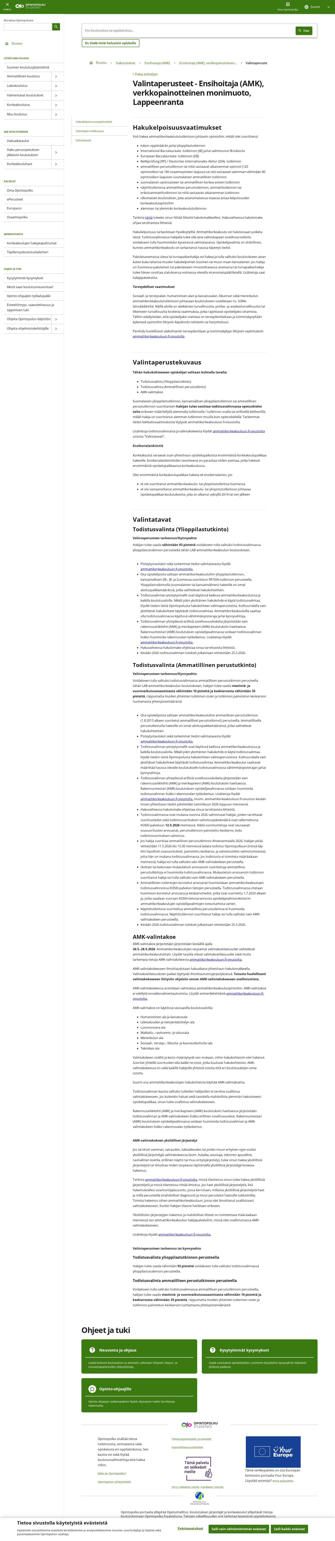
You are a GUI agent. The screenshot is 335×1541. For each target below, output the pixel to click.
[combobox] (188, 31)
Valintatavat (83, 140)
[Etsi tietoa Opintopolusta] (56, 26)
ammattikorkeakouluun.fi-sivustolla (158, 336)
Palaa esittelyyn (146, 74)
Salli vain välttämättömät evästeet (239, 1529)
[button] (317, 7)
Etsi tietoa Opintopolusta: (18, 20)
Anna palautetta (282, 1481)
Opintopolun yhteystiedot (114, 1482)
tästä (149, 217)
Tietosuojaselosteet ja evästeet (191, 1439)
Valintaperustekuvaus (90, 131)
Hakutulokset (125, 63)
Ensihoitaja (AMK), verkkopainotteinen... (208, 63)
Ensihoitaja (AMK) (157, 63)
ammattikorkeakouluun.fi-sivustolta (239, 431)
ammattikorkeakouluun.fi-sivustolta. (167, 569)
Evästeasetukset (190, 1528)
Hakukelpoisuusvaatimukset (94, 122)
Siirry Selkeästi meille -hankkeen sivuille (198, 1487)
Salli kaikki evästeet (289, 1529)
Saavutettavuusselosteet (187, 1447)
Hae (306, 31)
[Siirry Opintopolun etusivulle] (30, 7)
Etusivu (17, 43)
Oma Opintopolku (287, 9)
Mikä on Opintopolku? (112, 1473)
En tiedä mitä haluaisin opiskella (110, 43)
